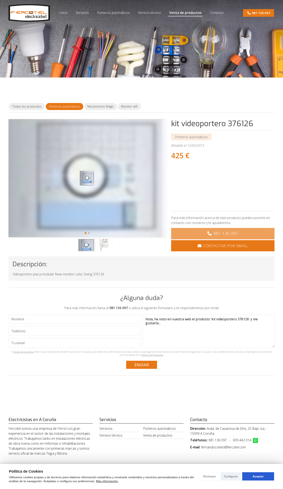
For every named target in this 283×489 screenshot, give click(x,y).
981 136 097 (225, 233)
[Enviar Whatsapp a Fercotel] (255, 440)
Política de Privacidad (152, 354)
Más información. (107, 481)
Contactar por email (225, 245)
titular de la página (23, 351)
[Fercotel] (29, 13)
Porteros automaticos (191, 137)
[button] (85, 233)
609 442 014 (242, 440)
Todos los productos (27, 106)
